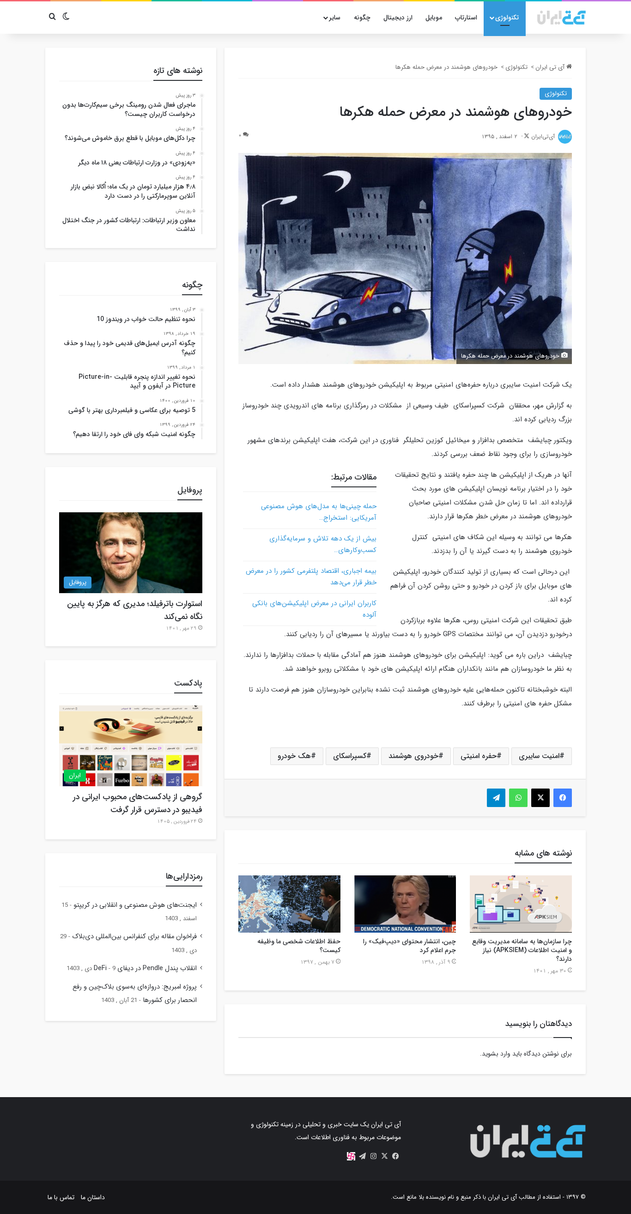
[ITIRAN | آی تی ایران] (561, 17)
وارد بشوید (496, 1054)
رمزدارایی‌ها (184, 876)
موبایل (433, 17)
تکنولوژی (507, 17)
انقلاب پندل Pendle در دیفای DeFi (145, 968)
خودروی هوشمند (413, 756)
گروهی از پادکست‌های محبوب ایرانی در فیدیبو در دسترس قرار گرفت (137, 803)
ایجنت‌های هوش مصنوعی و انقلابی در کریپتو (135, 905)
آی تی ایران (550, 67)
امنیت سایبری (539, 756)
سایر (334, 17)
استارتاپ (466, 17)
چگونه (362, 17)
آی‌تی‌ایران (543, 136)
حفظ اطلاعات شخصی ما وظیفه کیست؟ (298, 945)
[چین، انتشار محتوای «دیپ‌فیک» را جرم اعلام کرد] (405, 904)
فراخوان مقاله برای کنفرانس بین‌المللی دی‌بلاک (134, 936)
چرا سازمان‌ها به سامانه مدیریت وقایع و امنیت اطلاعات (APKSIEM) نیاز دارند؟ (522, 950)
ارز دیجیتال (398, 17)
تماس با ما (61, 1197)
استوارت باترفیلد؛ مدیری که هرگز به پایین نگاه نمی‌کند (134, 610)
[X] (384, 1156)
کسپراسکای (349, 756)
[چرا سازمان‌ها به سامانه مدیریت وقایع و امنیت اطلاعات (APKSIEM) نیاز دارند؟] (521, 904)
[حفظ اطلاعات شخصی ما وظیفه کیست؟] (289, 904)
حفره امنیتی (479, 756)
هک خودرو (294, 756)
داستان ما (93, 1197)
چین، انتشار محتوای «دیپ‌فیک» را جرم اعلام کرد (409, 945)
